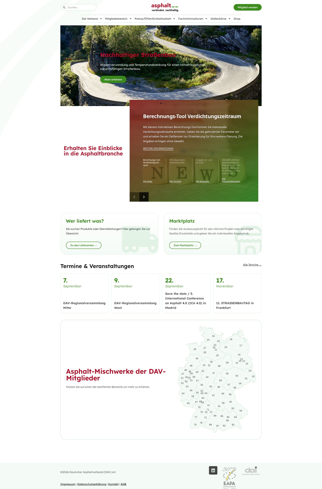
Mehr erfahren (113, 78)
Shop (237, 18)
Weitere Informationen (158, 148)
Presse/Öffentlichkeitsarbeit (153, 18)
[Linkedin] (213, 470)
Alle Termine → (252, 264)
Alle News (147, 181)
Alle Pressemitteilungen (231, 180)
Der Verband (90, 18)
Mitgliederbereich (116, 18)
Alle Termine (175, 181)
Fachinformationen (190, 18)
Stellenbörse (218, 18)
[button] (64, 66)
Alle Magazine (202, 181)
